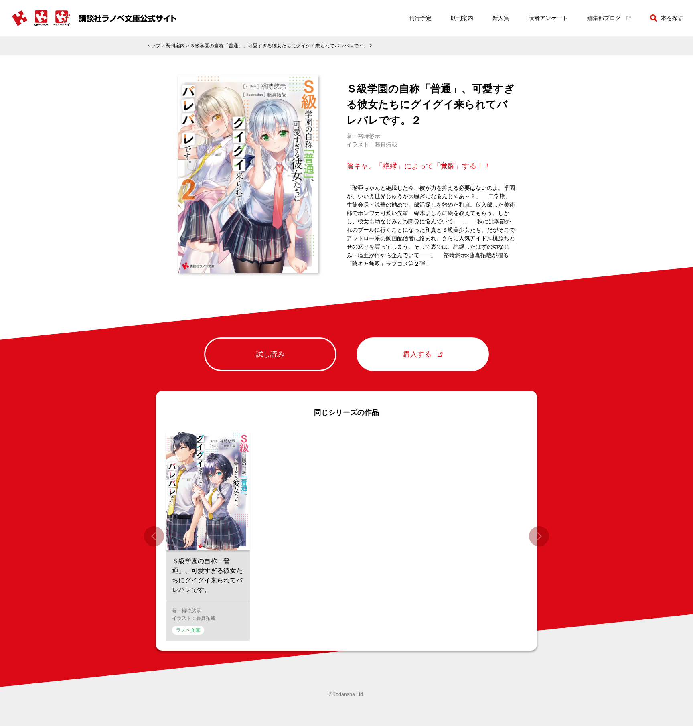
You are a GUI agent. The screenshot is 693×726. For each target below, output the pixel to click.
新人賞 (500, 18)
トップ (153, 46)
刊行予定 (420, 18)
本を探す (672, 18)
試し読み (270, 354)
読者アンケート (548, 18)
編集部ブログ (604, 18)
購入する (417, 354)
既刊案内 (462, 18)
